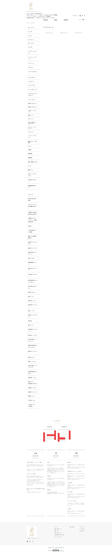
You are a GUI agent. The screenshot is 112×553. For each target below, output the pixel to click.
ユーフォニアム (31, 85)
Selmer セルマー (32, 292)
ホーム (28, 22)
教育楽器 (30, 153)
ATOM (73, 526)
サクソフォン (31, 43)
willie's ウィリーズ (32, 248)
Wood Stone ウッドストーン (32, 253)
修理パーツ (30, 170)
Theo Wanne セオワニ (32, 287)
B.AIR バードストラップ (32, 315)
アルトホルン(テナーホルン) (32, 94)
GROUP (55, 19)
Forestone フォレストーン (32, 330)
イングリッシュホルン (32, 52)
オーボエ (30, 47)
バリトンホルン (31, 99)
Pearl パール (31, 310)
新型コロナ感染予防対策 (32, 237)
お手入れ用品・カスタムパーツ (32, 123)
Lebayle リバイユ (32, 387)
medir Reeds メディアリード (32, 366)
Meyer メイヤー (32, 361)
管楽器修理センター (32, 263)
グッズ (29, 166)
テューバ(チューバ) (32, 89)
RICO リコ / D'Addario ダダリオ (32, 382)
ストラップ (30, 132)
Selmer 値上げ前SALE (32, 199)
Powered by (50, 550)
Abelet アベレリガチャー (32, 243)
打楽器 (29, 149)
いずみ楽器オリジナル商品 (32, 231)
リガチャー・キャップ (32, 111)
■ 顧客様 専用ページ (32, 186)
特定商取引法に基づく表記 (59, 534)
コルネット (30, 67)
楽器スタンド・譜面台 (32, 142)
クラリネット (33, 22)
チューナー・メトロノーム (32, 127)
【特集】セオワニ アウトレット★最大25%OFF (32, 220)
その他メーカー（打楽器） (31, 405)
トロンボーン (31, 81)
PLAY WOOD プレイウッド (32, 340)
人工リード (30, 118)
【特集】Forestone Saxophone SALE (32, 213)
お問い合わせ (81, 530)
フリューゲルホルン (32, 72)
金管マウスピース (32, 103)
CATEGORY (45, 19)
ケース (29, 146)
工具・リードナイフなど (32, 174)
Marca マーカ (31, 357)
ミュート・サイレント (32, 136)
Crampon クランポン (32, 275)
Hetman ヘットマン (32, 335)
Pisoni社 (30, 321)
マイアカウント (75, 15)
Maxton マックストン (32, 352)
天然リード (30, 115)
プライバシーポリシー (59, 536)
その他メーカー (31, 400)
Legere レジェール (32, 392)
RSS (70, 526)
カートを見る (81, 528)
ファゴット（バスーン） (32, 58)
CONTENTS (66, 19)
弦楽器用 (30, 157)
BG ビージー (31, 325)
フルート (30, 35)
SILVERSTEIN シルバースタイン (32, 281)
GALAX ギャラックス (32, 269)
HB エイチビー (31, 258)
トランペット (31, 63)
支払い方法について (58, 532)
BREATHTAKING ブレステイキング (32, 346)
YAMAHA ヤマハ (32, 377)
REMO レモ (31, 396)
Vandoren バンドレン (32, 305)
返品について (57, 530)
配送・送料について (58, 528)
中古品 (29, 226)
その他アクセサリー (32, 180)
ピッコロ (30, 31)
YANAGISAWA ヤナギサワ (32, 372)
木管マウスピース (32, 107)
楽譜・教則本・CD (32, 162)
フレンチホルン (31, 77)
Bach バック (31, 296)
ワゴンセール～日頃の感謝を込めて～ (32, 206)
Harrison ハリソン (32, 300)
